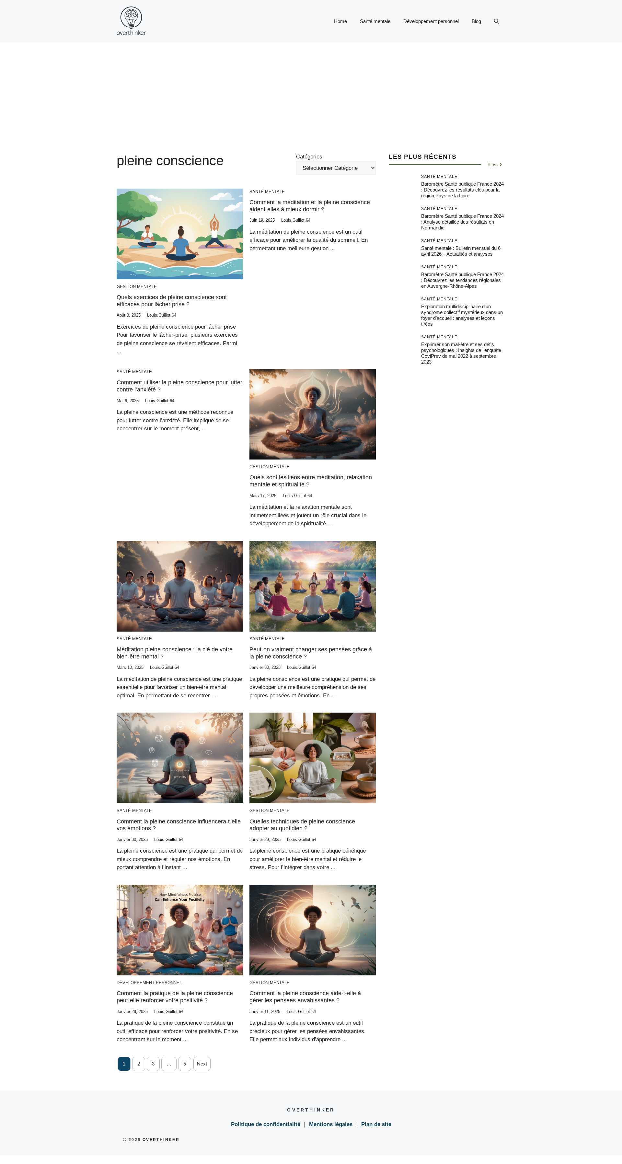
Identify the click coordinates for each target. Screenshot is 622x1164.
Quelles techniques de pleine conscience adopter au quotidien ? (302, 825)
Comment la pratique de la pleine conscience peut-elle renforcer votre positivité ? (175, 997)
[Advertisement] (311, 91)
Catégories (309, 157)
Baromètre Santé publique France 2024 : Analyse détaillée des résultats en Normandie (462, 221)
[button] (496, 21)
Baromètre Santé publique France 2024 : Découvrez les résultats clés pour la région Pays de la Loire (462, 189)
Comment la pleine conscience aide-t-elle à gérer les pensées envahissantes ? (305, 997)
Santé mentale (375, 21)
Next (202, 1063)
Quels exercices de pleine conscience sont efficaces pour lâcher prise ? (172, 301)
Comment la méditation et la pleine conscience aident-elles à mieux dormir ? (309, 206)
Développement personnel (431, 21)
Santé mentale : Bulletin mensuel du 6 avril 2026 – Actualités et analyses (461, 251)
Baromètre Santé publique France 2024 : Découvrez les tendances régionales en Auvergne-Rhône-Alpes (462, 280)
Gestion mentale (137, 286)
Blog (476, 21)
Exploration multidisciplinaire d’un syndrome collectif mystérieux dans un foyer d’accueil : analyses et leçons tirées (462, 315)
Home (340, 21)
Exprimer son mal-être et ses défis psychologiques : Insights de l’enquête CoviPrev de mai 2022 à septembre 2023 (461, 353)
